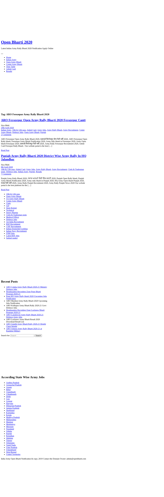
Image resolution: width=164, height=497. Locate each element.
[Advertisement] (78, 19)
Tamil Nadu (11, 445)
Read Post (5, 150)
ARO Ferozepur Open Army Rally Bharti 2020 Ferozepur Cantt (43, 120)
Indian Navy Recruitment (16, 231)
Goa (8, 399)
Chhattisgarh (11, 394)
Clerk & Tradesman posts (16, 215)
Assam (9, 387)
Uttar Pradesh (11, 447)
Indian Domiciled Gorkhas (17, 229)
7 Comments (6, 174)
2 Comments (6, 135)
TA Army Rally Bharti (15, 199)
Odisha (9, 431)
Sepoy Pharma (12, 212)
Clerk (8, 203)
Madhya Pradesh (13, 417)
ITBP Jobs (10, 233)
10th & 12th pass (19, 130)
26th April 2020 (7, 128)
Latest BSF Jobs (12, 236)
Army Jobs (41, 130)
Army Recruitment (70, 130)
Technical (10, 210)
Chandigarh (11, 392)
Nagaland (10, 429)
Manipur (9, 422)
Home (8, 57)
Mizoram (9, 427)
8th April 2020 (7, 167)
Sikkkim (9, 438)
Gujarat (9, 401)
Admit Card (11, 69)
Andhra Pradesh (12, 383)
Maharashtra (11, 420)
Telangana (10, 443)
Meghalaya (10, 424)
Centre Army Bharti (14, 64)
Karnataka (10, 413)
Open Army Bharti (13, 62)
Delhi (8, 396)
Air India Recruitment (15, 222)
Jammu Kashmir (12, 408)
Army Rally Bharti (54, 130)
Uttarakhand (11, 450)
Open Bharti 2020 (16, 42)
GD (7, 206)
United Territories (13, 454)
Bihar (8, 389)
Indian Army (11, 60)
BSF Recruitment (13, 224)
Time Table (10, 67)
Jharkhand (10, 410)
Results (9, 71)
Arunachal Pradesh (14, 385)
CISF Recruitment (13, 226)
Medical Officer (12, 217)
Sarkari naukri (12, 238)
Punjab (43, 132)
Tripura (9, 440)
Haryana (9, 403)
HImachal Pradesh (13, 406)
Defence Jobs (17, 132)
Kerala (9, 415)
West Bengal (11, 452)
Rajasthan (10, 436)
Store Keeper (11, 208)
